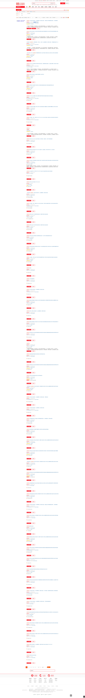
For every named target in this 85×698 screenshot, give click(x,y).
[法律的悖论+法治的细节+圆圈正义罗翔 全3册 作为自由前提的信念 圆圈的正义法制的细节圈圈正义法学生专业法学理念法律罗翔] (21, 110)
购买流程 (30, 679)
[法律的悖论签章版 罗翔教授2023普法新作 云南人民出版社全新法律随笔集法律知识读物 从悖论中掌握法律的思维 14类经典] (21, 325)
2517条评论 (31, 34)
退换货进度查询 (51, 681)
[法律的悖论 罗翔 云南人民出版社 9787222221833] (21, 186)
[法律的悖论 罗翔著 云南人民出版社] (21, 659)
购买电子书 (33, 28)
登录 (39, 0)
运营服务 (56, 680)
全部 (17, 11)
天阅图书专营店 (29, 358)
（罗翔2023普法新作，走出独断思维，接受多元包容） (36, 289)
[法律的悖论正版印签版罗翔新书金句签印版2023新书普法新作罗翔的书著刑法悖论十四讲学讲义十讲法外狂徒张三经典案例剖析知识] (21, 616)
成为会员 (42, 0)
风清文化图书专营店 (29, 240)
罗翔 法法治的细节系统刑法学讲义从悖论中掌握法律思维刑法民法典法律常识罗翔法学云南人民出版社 (42, 558)
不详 (27, 184)
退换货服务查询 (51, 679)
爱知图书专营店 (29, 466)
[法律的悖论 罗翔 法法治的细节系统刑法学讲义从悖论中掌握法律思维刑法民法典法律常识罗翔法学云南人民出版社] (21, 562)
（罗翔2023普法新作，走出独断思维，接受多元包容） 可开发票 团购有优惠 (38, 601)
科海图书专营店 (29, 326)
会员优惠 (30, 682)
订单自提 (45, 681)
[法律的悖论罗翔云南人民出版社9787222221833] (21, 153)
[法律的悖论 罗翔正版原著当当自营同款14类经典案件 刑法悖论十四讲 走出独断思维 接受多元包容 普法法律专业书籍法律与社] (21, 497)
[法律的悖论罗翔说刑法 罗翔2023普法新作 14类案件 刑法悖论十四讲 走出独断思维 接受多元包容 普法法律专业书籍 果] (21, 540)
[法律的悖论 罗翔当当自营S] (21, 239)
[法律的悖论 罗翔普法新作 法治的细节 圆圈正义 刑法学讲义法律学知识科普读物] (21, 433)
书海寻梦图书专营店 (29, 509)
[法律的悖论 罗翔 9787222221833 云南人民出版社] (21, 142)
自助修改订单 (40, 682)
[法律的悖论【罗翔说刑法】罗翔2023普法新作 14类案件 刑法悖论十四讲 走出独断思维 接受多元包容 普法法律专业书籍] (21, 444)
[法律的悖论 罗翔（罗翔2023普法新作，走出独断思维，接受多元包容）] (21, 315)
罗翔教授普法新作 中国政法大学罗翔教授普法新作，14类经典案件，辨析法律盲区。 (40, 418)
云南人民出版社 (33, 33)
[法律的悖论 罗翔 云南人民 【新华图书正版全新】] (21, 218)
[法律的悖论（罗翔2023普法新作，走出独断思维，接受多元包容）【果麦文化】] (21, 401)
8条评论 (31, 325)
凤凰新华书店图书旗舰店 (33, 380)
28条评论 (31, 260)
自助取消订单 (40, 681)
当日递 (45, 679)
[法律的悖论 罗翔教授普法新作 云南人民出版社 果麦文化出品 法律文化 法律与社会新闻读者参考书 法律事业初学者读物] (21, 487)
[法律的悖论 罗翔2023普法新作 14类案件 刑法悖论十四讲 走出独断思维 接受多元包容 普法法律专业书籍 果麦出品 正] (21, 637)
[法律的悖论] (21, 132)
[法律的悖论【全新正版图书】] (21, 282)
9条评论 (31, 228)
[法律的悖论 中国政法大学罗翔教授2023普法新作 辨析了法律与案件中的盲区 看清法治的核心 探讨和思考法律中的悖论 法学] (21, 164)
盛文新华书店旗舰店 (29, 229)
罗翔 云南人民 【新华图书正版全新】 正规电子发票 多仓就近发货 (37, 214)
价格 (28, 17)
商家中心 (56, 679)
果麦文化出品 (29, 399)
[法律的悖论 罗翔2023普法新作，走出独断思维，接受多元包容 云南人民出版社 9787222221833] (21, 648)
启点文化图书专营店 (29, 111)
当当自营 (44, 17)
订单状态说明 (40, 680)
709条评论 (31, 56)
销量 (19, 17)
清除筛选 (31, 11)
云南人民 (32, 76)
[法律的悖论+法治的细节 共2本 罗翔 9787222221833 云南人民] (21, 175)
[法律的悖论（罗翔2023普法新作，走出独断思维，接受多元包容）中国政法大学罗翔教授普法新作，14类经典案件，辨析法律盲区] (21, 508)
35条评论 (31, 540)
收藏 (38, 28)
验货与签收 (45, 682)
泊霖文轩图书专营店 (29, 498)
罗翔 (27, 33)
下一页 (40, 667)
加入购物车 (28, 28)
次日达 (45, 680)
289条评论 (31, 475)
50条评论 (31, 454)
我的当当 (54, 0)
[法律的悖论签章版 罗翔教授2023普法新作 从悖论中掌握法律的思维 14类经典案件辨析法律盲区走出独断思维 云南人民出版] (21, 304)
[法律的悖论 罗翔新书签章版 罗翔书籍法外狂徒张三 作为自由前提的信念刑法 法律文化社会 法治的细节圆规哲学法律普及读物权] (21, 250)
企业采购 (60, 0)
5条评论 (31, 88)
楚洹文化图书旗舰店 (29, 444)
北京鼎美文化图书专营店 (30, 616)
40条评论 (31, 368)
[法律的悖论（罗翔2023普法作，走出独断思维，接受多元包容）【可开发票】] (21, 594)
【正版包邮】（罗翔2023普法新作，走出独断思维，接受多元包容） (37, 192)
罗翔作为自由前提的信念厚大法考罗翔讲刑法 (34, 375)
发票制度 (30, 680)
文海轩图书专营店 (29, 584)
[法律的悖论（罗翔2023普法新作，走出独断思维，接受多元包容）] (21, 24)
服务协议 (30, 681)
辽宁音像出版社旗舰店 (30, 401)
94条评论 (31, 389)
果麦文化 (29, 44)
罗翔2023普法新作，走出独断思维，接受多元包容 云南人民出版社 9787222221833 (39, 644)
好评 (22, 17)
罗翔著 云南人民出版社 (31, 655)
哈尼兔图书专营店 (29, 552)
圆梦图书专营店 (29, 573)
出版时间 (25, 17)
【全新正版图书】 (31, 278)
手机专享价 (54, 17)
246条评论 (31, 443)
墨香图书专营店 (29, 154)
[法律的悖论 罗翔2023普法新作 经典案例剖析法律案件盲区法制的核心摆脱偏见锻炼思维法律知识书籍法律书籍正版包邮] (21, 551)
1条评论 (31, 346)
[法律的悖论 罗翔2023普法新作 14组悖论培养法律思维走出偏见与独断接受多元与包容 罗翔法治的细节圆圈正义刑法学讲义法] (21, 35)
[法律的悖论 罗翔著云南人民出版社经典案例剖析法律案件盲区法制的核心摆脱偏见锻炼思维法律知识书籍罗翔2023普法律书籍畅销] (21, 336)
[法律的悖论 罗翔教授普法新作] (21, 422)
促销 (50, 17)
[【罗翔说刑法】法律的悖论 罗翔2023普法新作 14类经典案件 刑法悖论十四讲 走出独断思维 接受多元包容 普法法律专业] (21, 390)
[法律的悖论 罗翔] (21, 272)
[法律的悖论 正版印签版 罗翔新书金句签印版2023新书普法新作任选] (21, 358)
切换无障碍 (67, 0)
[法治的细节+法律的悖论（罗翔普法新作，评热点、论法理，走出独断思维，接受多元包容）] (21, 46)
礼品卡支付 (35, 680)
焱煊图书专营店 (29, 186)
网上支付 (35, 679)
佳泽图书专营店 (29, 272)
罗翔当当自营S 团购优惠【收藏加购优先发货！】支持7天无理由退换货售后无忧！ (39, 235)
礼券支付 (35, 682)
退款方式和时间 (51, 682)
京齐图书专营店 (29, 487)
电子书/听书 (28, 13)
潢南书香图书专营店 (29, 143)
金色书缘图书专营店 (29, 627)
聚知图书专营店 (29, 638)
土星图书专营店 (29, 89)
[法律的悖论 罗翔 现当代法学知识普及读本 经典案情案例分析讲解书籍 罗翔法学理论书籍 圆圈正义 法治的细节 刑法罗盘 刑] (21, 583)
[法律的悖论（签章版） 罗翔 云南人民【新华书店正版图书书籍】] (21, 261)
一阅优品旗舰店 (29, 530)
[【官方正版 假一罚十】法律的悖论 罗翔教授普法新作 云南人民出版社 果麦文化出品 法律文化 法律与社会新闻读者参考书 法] (21, 56)
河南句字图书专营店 (29, 595)
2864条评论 (31, 45)
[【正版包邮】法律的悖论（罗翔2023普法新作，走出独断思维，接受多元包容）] (21, 196)
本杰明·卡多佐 (28, 560)
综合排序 (17, 17)
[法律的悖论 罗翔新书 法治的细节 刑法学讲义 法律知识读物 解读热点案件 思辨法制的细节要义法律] (21, 89)
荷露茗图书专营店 (29, 283)
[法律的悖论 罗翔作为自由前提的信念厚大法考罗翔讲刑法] (21, 379)
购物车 (45, 0)
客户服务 (64, 0)
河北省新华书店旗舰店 (30, 197)
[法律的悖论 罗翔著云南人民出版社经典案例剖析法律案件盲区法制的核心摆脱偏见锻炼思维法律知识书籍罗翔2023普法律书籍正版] (21, 368)
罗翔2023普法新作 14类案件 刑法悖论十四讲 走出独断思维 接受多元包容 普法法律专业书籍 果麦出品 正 (42, 633)
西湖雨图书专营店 (29, 369)
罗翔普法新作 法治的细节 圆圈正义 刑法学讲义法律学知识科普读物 (37, 429)
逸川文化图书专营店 (29, 455)
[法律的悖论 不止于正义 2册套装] (21, 67)
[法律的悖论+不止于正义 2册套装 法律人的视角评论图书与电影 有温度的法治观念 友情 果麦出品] (21, 99)
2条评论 (31, 185)
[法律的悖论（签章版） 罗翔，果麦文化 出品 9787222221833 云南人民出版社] (21, 121)
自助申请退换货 (51, 680)
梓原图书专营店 (29, 412)
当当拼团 (57, 0)
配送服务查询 (40, 679)
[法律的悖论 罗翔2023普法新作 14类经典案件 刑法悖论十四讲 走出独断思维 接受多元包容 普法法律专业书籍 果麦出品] (21, 519)
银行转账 (35, 681)
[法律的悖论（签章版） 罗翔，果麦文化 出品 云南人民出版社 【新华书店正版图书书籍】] (21, 207)
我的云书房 (50, 0)
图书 (21, 13)
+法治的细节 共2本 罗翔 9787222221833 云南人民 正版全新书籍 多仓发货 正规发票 (39, 171)
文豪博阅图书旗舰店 (29, 423)
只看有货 (47, 17)
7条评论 (31, 99)
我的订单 (48, 0)
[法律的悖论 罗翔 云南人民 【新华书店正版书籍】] (21, 229)
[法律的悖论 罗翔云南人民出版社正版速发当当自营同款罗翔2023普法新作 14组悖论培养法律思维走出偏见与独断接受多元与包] (21, 454)
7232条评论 (31, 131)
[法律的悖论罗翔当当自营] (21, 530)
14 (38, 667)
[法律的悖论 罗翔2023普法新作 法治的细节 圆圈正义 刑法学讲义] (21, 78)
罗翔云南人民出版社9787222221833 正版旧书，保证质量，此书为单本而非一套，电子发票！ (41, 149)
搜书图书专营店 (29, 57)
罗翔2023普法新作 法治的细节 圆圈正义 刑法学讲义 (35, 74)
